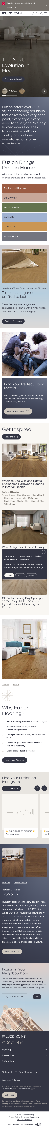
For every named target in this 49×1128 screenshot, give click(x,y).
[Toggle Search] (41, 13)
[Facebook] (4, 1042)
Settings (31, 575)
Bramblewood (20, 883)
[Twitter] (8, 1042)
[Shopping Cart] (37, 13)
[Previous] (37, 788)
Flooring (6, 1049)
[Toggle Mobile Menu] (45, 13)
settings (39, 567)
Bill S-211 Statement (24, 1120)
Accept (9, 575)
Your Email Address (11, 1080)
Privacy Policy (7, 1089)
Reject (20, 575)
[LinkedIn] (17, 1042)
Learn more (12, 7)
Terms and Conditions (30, 1117)
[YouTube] (13, 1042)
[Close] (46, 5)
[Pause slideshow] (44, 91)
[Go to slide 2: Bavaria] (22, 91)
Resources (8, 1061)
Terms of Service (23, 1089)
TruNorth (6, 883)
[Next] (44, 788)
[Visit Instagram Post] (20, 816)
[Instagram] (22, 1042)
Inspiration (8, 1055)
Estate (16, 685)
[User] (33, 13)
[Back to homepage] (12, 13)
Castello (5, 685)
